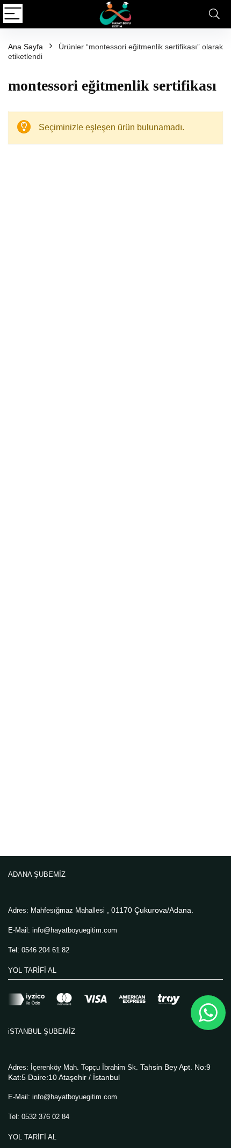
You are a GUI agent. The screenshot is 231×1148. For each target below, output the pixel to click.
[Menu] (13, 14)
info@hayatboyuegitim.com (74, 930)
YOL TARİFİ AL (32, 970)
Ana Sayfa (25, 46)
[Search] (214, 14)
